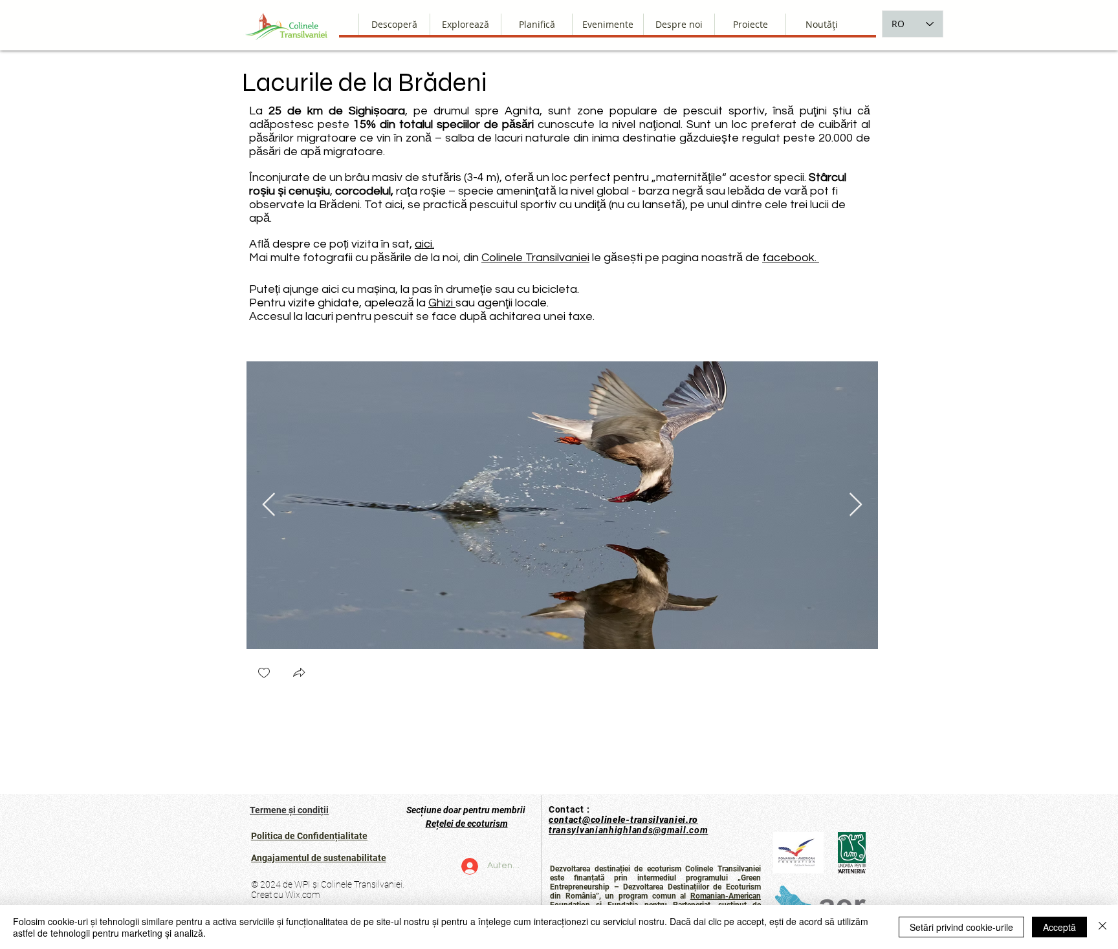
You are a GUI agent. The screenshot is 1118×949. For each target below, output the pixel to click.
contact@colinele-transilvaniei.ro (623, 820)
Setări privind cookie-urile (961, 927)
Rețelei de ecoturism (467, 823)
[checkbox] (264, 674)
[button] (678, 24)
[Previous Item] (268, 505)
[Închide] (1102, 927)
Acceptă (1059, 927)
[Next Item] (855, 505)
